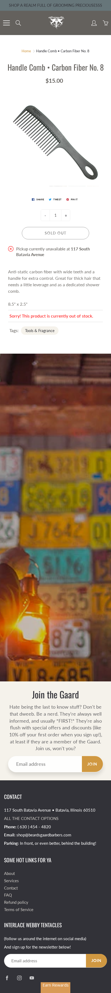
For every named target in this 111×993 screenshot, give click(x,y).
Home (26, 51)
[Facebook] (7, 977)
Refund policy (16, 902)
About (9, 873)
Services (11, 880)
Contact (11, 888)
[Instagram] (19, 977)
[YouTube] (31, 977)
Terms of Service (18, 909)
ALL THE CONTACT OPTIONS (31, 818)
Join (92, 764)
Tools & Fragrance (39, 330)
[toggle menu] (6, 23)
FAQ (8, 895)
